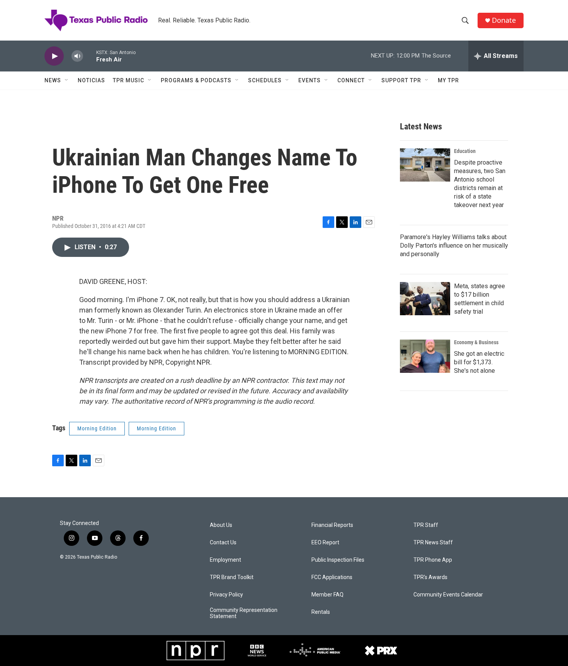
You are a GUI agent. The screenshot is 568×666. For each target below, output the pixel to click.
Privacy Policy (226, 595)
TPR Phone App (432, 560)
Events (309, 80)
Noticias (91, 80)
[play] (54, 56)
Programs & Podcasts (196, 80)
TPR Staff (425, 525)
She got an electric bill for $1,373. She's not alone (479, 362)
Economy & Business (476, 342)
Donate (504, 20)
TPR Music (128, 80)
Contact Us (223, 542)
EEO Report (325, 542)
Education (465, 151)
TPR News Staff (433, 542)
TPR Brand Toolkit (231, 577)
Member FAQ (327, 595)
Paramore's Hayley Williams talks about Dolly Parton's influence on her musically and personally (454, 245)
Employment (225, 560)
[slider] (89, 56)
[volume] (77, 56)
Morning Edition (97, 428)
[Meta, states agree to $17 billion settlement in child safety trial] (425, 298)
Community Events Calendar (448, 595)
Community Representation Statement (243, 613)
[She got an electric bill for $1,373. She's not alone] (425, 356)
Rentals (320, 612)
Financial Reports (332, 525)
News (52, 80)
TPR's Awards (430, 577)
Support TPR (401, 80)
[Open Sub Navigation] (67, 80)
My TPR (448, 80)
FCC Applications (331, 577)
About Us (221, 525)
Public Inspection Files (337, 560)
